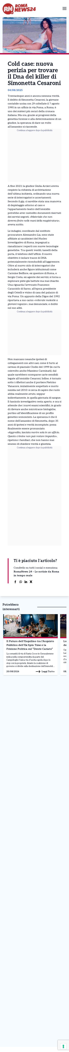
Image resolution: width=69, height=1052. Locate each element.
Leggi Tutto (48, 671)
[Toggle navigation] (64, 8)
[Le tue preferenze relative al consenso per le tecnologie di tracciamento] (63, 1046)
